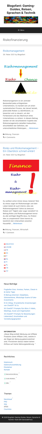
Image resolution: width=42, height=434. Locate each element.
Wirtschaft (24, 230)
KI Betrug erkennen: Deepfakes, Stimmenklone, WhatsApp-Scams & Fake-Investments (20, 297)
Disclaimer (8, 367)
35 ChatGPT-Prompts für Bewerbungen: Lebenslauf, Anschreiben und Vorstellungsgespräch (19, 316)
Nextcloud (8, 399)
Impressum (8, 362)
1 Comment (9, 233)
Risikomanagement (13, 50)
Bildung (8, 134)
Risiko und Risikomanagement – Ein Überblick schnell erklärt (21, 150)
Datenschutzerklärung (12, 365)
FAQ (5, 402)
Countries (7, 409)
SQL (5, 404)
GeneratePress (27, 420)
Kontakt (7, 370)
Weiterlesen (33, 128)
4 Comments (10, 137)
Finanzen (15, 134)
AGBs (7, 383)
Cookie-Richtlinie (10, 378)
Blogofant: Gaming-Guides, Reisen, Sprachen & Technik (21, 9)
